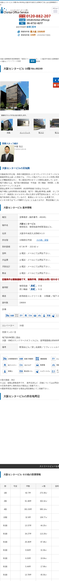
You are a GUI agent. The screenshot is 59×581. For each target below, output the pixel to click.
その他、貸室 (42, 240)
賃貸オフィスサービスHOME (8, 51)
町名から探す (39, 52)
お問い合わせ (47, 64)
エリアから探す (39, 44)
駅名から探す (13, 44)
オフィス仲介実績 (26, 51)
